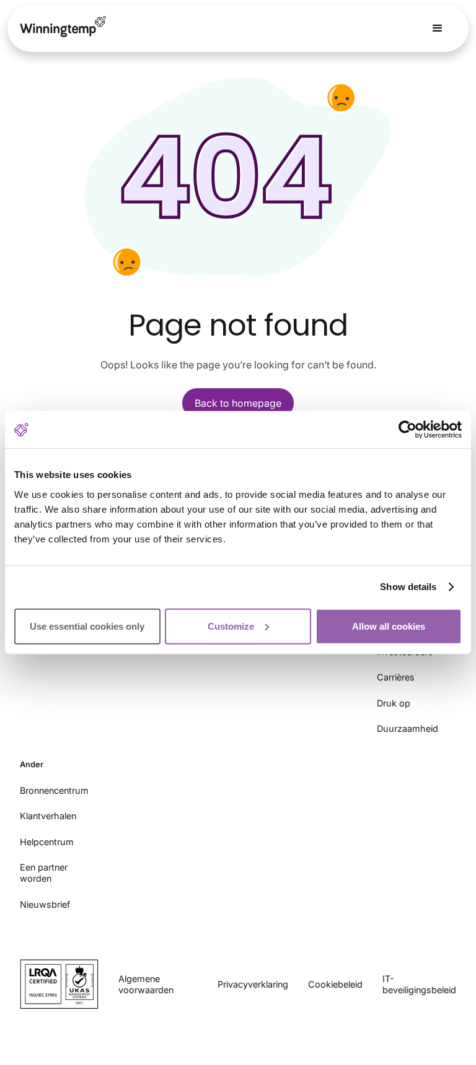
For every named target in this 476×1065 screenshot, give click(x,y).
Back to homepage (238, 403)
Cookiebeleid (335, 984)
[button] (437, 28)
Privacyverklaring (253, 984)
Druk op (393, 703)
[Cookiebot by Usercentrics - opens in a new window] (407, 429)
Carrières (396, 677)
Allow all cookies (388, 625)
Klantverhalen (48, 816)
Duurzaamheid (407, 728)
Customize (231, 625)
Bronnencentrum (54, 790)
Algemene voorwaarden (146, 984)
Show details (408, 586)
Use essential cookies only (87, 625)
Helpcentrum (47, 842)
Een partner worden (44, 873)
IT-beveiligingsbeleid (419, 984)
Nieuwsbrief (45, 904)
